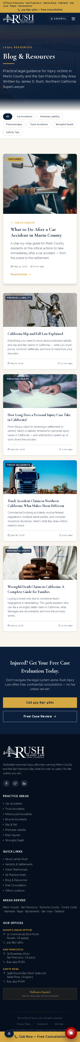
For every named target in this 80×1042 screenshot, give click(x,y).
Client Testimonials (16, 869)
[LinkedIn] (24, 783)
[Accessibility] (9, 1034)
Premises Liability (15, 829)
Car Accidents (13, 803)
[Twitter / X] (15, 783)
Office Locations (15, 890)
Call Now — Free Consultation (42, 1036)
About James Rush (16, 859)
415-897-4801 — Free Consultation (42, 9)
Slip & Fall (11, 824)
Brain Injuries (12, 835)
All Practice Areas (15, 874)
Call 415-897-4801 (40, 702)
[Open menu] (73, 18)
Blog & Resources (16, 880)
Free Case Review (38, 716)
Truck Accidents (15, 808)
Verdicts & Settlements (19, 864)
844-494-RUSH (16, 961)
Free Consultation (15, 885)
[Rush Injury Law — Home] (18, 18)
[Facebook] (6, 783)
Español (60, 18)
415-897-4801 (15, 942)
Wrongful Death (14, 840)
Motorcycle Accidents (18, 814)
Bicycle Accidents (16, 819)
